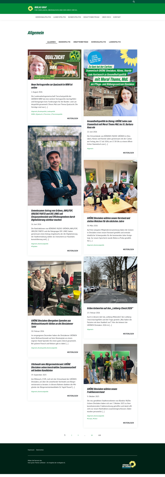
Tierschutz (47, 114)
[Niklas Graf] (30, 8)
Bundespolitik (64, 42)
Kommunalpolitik (98, 42)
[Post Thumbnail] (54, 64)
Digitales (34, 246)
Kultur (95, 419)
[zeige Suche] (134, 1)
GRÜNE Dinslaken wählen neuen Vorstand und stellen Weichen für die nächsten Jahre (108, 220)
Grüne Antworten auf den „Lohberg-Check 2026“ (110, 308)
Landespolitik (115, 42)
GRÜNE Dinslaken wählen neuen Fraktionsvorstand (102, 390)
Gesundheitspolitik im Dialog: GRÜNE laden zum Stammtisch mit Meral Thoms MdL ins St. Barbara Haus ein (110, 124)
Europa (90, 419)
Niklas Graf (41, 7)
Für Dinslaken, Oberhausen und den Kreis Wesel (56, 10)
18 (92, 435)
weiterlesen (72, 118)
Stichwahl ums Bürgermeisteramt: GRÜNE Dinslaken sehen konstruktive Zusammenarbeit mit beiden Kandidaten (53, 367)
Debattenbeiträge (81, 42)
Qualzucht (39, 114)
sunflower (43, 463)
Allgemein (51, 42)
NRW (33, 114)
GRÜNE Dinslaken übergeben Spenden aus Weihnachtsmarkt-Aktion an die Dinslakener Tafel (52, 323)
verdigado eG (61, 463)
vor (99, 435)
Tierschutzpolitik (57, 114)
